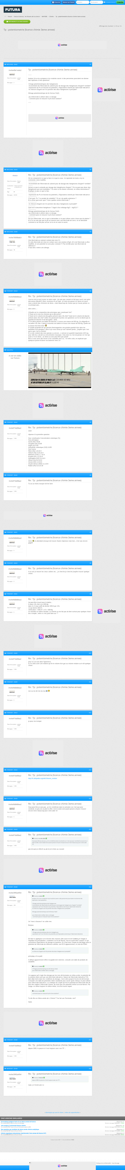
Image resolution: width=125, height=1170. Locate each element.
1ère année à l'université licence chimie (13, 1125)
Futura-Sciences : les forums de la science (27, 16)
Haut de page (115, 1163)
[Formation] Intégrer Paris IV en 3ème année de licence (18, 1122)
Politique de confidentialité (103, 1163)
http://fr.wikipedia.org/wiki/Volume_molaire (42, 778)
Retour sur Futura (68, 2)
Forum (10, 16)
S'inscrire (56, 2)
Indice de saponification (72, 1112)
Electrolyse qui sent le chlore (54, 1112)
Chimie (51, 16)
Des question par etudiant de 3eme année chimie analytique (20, 1129)
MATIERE (44, 16)
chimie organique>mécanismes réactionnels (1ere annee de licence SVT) (23, 1133)
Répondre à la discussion (17, 22)
